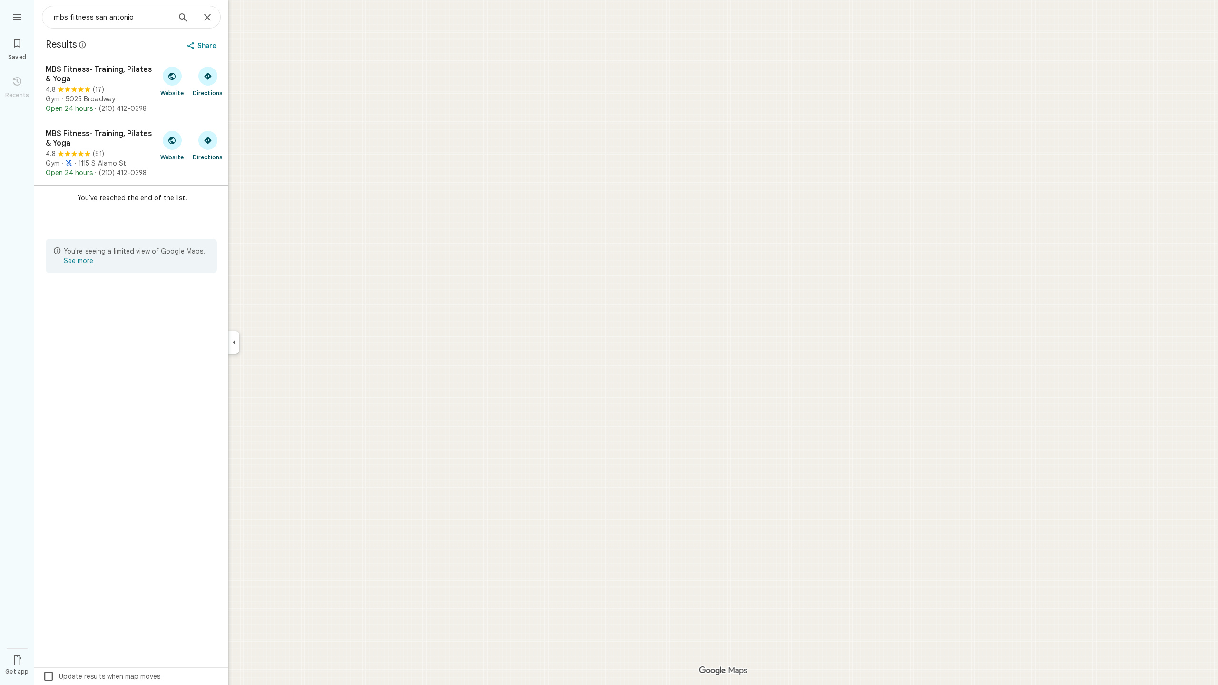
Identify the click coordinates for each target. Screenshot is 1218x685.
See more (78, 260)
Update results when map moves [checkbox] (101, 676)
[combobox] (112, 17)
